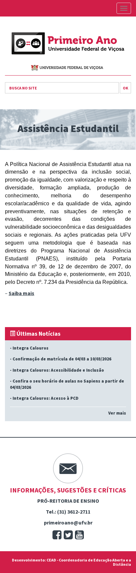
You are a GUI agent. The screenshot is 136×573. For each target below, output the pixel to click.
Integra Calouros (31, 348)
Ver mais (117, 413)
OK (125, 87)
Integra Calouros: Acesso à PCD (46, 398)
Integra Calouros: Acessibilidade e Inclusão (58, 370)
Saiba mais (21, 293)
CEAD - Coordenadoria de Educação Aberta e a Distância (89, 562)
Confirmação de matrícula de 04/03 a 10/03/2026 (62, 359)
